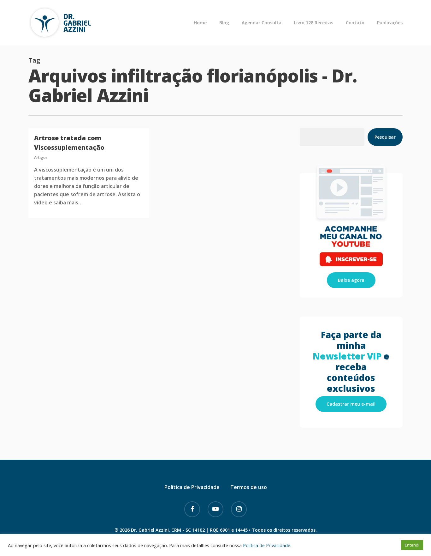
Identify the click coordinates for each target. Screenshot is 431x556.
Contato (355, 23)
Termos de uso (248, 487)
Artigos (41, 157)
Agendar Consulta (261, 23)
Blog (224, 23)
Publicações (390, 23)
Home (200, 23)
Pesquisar (385, 137)
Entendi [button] (412, 545)
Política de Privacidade (192, 487)
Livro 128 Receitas (313, 23)
